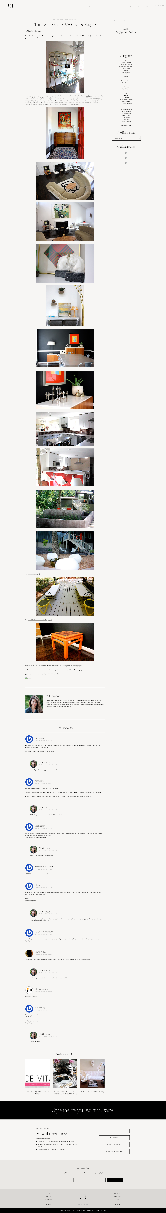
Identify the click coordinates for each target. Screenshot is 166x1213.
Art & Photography (126, 109)
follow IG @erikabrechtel (114, 1151)
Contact (117, 1204)
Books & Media (126, 111)
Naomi (37, 780)
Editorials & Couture (126, 99)
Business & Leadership (126, 66)
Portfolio (48, 1202)
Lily (36, 885)
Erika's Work (126, 68)
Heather (38, 738)
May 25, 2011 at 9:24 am (43, 869)
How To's (73, 19)
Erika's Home (64, 19)
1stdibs (88, 96)
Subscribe (114, 1180)
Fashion (126, 97)
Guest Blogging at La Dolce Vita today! (37, 1092)
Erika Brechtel (10, 6)
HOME (126, 77)
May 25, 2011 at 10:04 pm (48, 913)
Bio (49, 1193)
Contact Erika (42, 1141)
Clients (48, 1204)
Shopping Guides (126, 125)
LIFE (126, 107)
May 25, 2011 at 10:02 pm (48, 764)
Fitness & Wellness (126, 103)
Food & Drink (126, 115)
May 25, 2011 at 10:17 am (43, 934)
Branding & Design (126, 64)
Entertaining (126, 85)
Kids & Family (126, 89)
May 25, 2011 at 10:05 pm (48, 972)
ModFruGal (39, 952)
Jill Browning (39, 988)
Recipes (126, 119)
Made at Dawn (83, 1194)
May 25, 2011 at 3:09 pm (43, 1010)
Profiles (126, 71)
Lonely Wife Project (42, 931)
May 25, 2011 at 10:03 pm (48, 809)
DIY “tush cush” (32, 574)
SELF (126, 93)
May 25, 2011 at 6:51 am (43, 783)
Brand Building (126, 62)
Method (48, 1196)
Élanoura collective (49, 1144)
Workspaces (126, 73)
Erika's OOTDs (126, 101)
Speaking (117, 1193)
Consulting (49, 1199)
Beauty (126, 95)
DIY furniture (55, 104)
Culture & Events (126, 113)
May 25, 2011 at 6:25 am (43, 740)
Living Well (126, 117)
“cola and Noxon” (46, 666)
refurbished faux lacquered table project (40, 620)
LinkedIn (54, 1149)
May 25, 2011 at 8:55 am (43, 828)
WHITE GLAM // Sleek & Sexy (92, 1091)
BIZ (126, 60)
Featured (117, 1199)
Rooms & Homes (126, 81)
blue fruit (38, 1007)
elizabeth (38, 825)
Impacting (117, 1196)
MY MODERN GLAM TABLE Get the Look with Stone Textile (65, 1092)
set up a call (114, 1131)
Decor (55, 19)
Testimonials (117, 1202)
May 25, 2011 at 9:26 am (43, 887)
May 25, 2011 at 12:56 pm (43, 954)
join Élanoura (114, 1137)
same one (96, 98)
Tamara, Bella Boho (42, 866)
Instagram (62, 1149)
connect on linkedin (114, 1144)
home (93, 100)
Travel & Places (126, 121)
